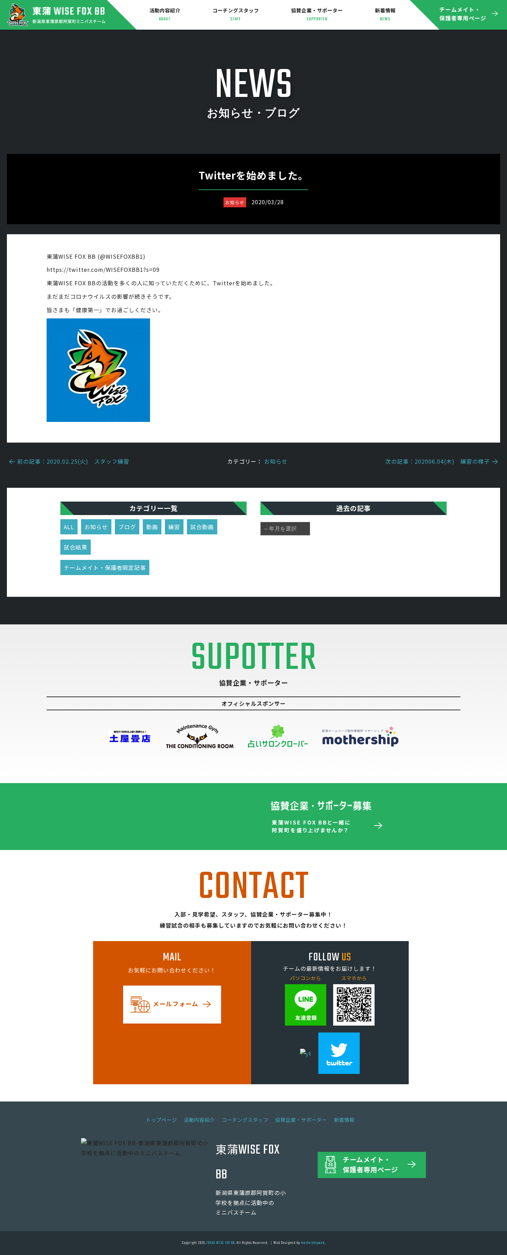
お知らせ (276, 461)
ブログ (127, 527)
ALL (69, 527)
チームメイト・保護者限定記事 (105, 567)
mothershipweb (313, 1243)
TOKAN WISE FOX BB (220, 1243)
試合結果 (75, 547)
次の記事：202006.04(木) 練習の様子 (437, 461)
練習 (174, 527)
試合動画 (202, 527)
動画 (152, 527)
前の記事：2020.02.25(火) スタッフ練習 (73, 461)
